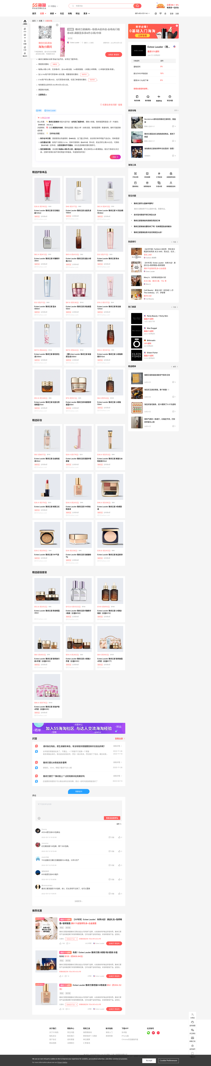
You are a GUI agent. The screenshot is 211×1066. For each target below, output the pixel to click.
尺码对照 (135, 177)
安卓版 (124, 1032)
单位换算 (147, 177)
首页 (34, 21)
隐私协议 (52, 1036)
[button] (53, 6)
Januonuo (45, 843)
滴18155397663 (47, 885)
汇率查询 (159, 177)
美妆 (39, 110)
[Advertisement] (153, 451)
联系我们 (70, 1036)
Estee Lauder (74, 42)
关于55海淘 (53, 1032)
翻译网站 (135, 186)
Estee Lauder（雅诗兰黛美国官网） (162, 46)
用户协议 (52, 1039)
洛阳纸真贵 (45, 871)
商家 (52, 13)
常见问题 (70, 1032)
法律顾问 (70, 1043)
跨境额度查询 (171, 186)
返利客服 (70, 1039)
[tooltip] (45, 40)
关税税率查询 (171, 177)
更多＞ (176, 110)
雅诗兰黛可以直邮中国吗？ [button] (144, 203)
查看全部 (119, 738)
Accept (149, 1061)
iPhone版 (125, 1036)
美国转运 (159, 101)
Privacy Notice (62, 1062)
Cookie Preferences (168, 1061)
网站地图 (52, 1043)
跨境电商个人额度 (90, 1036)
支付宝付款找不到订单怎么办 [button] (145, 215)
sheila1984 (45, 857)
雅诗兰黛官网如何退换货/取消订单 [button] (147, 220)
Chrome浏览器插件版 (130, 1039)
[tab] (153, 203)
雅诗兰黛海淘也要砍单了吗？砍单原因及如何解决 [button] (152, 226)
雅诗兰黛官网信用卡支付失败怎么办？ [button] (148, 232)
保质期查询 (147, 186)
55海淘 (39, 6)
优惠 (42, 13)
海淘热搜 (109, 1036)
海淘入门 (109, 1032)
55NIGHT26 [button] (71, 939)
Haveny (44, 829)
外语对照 (159, 186)
